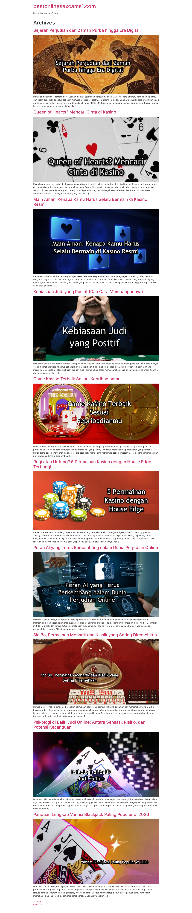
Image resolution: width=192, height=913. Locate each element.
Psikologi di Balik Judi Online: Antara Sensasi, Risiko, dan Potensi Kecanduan (89, 725)
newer (37, 904)
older (37, 901)
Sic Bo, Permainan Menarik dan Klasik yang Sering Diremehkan (95, 634)
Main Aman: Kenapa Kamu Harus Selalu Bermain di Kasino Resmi (90, 202)
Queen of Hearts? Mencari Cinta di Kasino (74, 112)
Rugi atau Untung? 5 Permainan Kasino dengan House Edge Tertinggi (92, 464)
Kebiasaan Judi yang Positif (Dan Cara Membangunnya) (88, 291)
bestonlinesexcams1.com (64, 6)
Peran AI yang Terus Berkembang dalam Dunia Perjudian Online (95, 547)
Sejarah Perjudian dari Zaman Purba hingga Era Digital (86, 30)
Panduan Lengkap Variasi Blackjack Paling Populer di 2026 (91, 814)
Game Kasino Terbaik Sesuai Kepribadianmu (76, 378)
